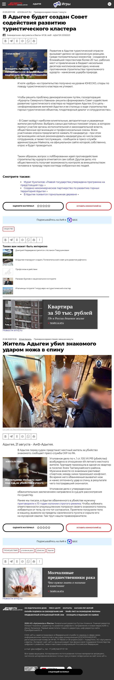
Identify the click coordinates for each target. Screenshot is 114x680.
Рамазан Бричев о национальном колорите (35, 279)
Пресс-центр (54, 608)
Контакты (67, 608)
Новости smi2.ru (12, 330)
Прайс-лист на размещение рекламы (82, 612)
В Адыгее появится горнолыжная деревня (50, 194)
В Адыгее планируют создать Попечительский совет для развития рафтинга (50, 260)
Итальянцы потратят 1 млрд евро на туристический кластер (43, 288)
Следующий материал (58, 672)
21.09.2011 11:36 (9, 12)
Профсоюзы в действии (26, 269)
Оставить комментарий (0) (89, 206)
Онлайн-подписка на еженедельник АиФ (43, 612)
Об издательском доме (35, 608)
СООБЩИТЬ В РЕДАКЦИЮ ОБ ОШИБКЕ (82, 615)
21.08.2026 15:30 (10, 339)
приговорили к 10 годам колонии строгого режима (49, 503)
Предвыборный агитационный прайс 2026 (44, 615)
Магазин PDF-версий (83, 608)
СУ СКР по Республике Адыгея (17, 429)
